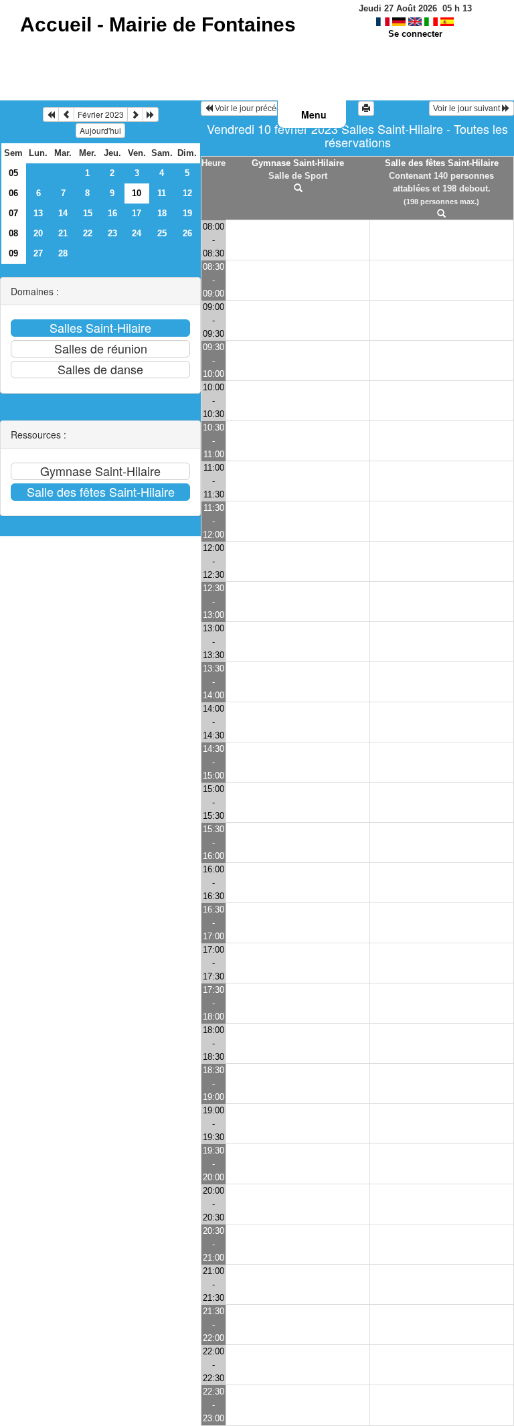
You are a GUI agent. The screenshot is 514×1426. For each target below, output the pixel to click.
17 (136, 213)
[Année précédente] (51, 114)
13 (38, 213)
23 (112, 233)
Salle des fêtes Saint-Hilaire (442, 163)
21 (63, 233)
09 (13, 253)
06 (13, 193)
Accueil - (158, 24)
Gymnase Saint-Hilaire (298, 163)
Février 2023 (101, 114)
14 (63, 213)
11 (161, 193)
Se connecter (415, 34)
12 (187, 193)
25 (162, 233)
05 (13, 173)
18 (162, 213)
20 (38, 233)
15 (87, 213)
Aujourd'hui (100, 130)
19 (187, 213)
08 (13, 233)
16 (112, 213)
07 (13, 213)
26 (187, 233)
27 (38, 253)
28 (63, 253)
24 (136, 233)
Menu (314, 114)
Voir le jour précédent (252, 108)
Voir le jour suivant (467, 108)
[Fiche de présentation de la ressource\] (298, 188)
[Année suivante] (151, 114)
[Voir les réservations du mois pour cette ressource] (66, 114)
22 (87, 233)
